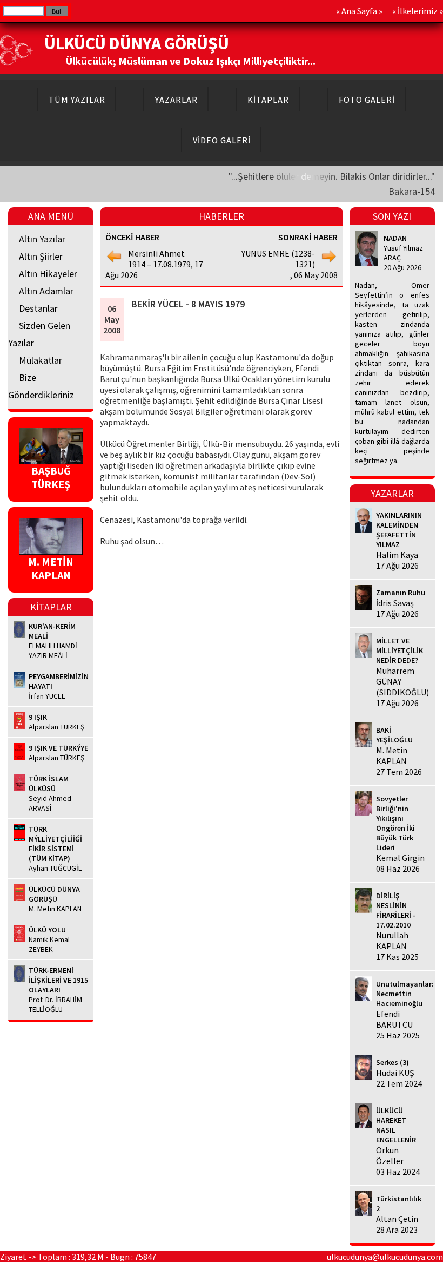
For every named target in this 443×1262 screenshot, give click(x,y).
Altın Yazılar (42, 239)
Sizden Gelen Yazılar (39, 334)
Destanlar (38, 308)
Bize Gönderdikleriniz (41, 386)
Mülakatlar (40, 360)
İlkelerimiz (418, 10)
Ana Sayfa (359, 10)
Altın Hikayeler (48, 273)
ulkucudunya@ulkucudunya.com (385, 1256)
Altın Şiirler (41, 256)
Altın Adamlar (46, 291)
